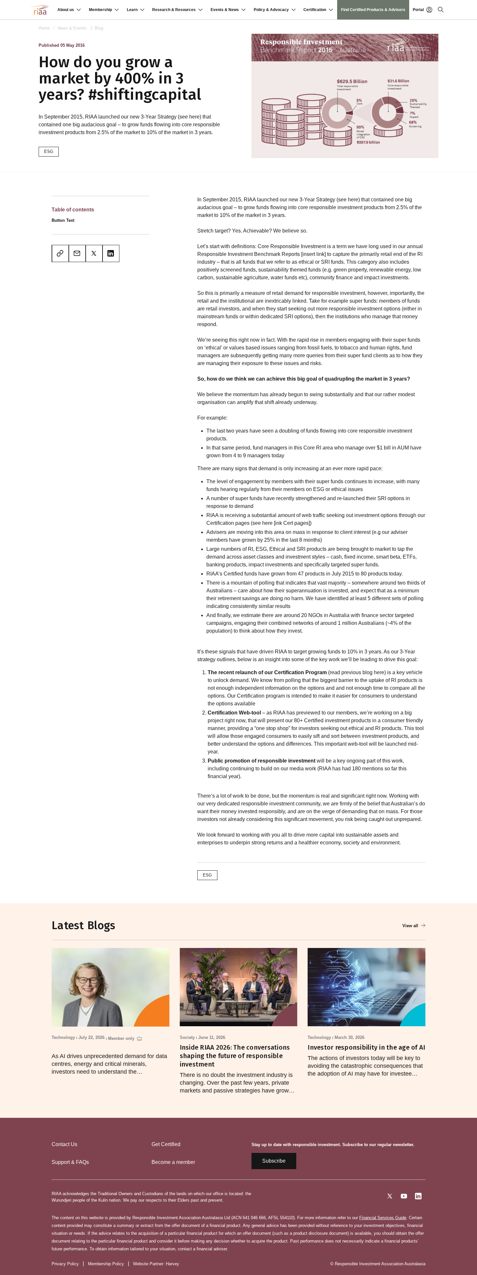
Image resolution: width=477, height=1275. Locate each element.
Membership (100, 9)
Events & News (225, 9)
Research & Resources (174, 9)
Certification (314, 9)
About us (65, 9)
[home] (39, 10)
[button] (69, 9)
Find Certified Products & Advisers (373, 9)
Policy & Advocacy (271, 9)
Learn (132, 9)
